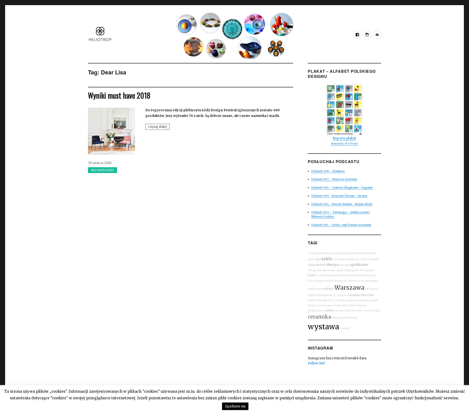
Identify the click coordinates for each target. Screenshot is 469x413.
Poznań (321, 275)
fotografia (314, 270)
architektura (316, 310)
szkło (326, 258)
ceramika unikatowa (346, 259)
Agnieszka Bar (352, 253)
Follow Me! (316, 363)
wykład (328, 288)
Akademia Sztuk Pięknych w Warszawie (348, 270)
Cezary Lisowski (318, 253)
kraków (345, 328)
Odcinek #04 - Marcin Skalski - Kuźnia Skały (341, 204)
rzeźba (364, 259)
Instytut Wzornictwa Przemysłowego (351, 275)
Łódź (311, 275)
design (333, 264)
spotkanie (359, 264)
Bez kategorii (102, 170)
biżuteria (354, 280)
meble (329, 310)
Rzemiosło (341, 280)
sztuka (376, 310)
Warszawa (349, 287)
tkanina (354, 295)
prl (318, 259)
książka (351, 300)
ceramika (319, 317)
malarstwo (341, 305)
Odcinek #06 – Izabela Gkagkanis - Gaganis (342, 187)
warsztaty (336, 253)
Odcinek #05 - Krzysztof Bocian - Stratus (339, 195)
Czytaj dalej (159, 127)
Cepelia (340, 300)
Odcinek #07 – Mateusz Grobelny (334, 179)
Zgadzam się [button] (235, 406)
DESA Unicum (357, 305)
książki (374, 259)
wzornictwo (317, 265)
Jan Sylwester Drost (358, 310)
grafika (340, 310)
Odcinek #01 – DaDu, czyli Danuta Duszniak (341, 225)
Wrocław (367, 295)
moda (364, 280)
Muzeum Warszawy (345, 317)
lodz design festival (320, 280)
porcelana (363, 300)
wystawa (323, 326)
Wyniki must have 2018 (119, 95)
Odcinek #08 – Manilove (328, 171)
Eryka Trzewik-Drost (321, 300)
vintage (344, 265)
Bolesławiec (325, 305)
